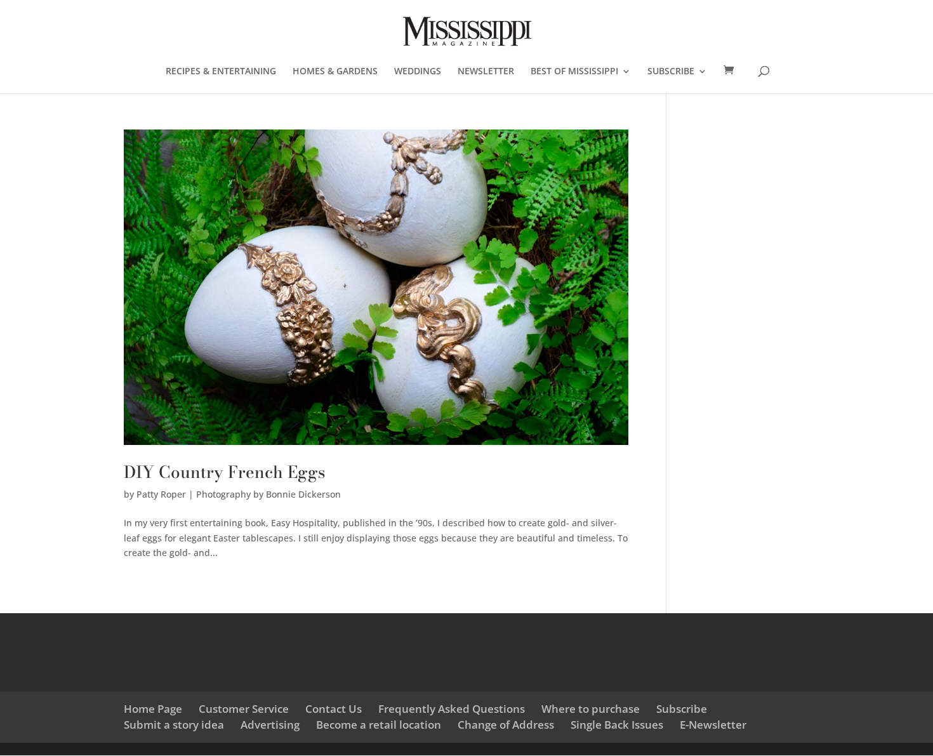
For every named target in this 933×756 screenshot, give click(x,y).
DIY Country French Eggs (225, 472)
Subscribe (681, 708)
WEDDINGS (417, 72)
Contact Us (333, 708)
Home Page (153, 708)
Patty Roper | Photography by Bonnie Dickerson (238, 494)
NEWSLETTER (486, 72)
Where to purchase (590, 708)
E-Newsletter (713, 724)
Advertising (270, 724)
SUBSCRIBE (670, 72)
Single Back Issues (617, 724)
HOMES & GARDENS (335, 72)
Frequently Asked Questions (451, 708)
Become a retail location (378, 724)
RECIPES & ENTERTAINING (221, 72)
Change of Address (506, 724)
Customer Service (244, 708)
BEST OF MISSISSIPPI (574, 72)
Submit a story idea (174, 724)
